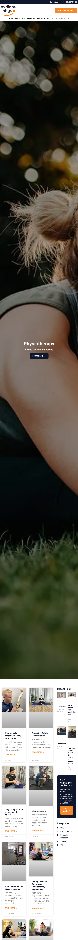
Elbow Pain (61, 706)
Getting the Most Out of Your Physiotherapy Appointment (39, 885)
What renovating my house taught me (14, 887)
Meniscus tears (39, 811)
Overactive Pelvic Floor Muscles (40, 734)
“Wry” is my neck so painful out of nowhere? (14, 812)
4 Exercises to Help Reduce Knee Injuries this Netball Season (71, 755)
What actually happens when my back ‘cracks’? (13, 736)
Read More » (11, 755)
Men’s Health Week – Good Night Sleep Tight (72, 711)
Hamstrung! (61, 743)
